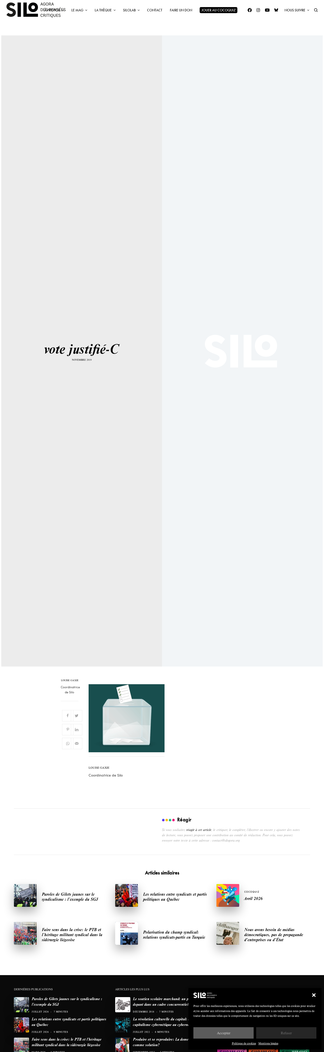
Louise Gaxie (69, 680)
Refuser (286, 1032)
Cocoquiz (251, 891)
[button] (313, 995)
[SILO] (38, 10)
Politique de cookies (244, 1043)
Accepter (223, 1032)
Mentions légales (268, 1043)
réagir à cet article (198, 829)
